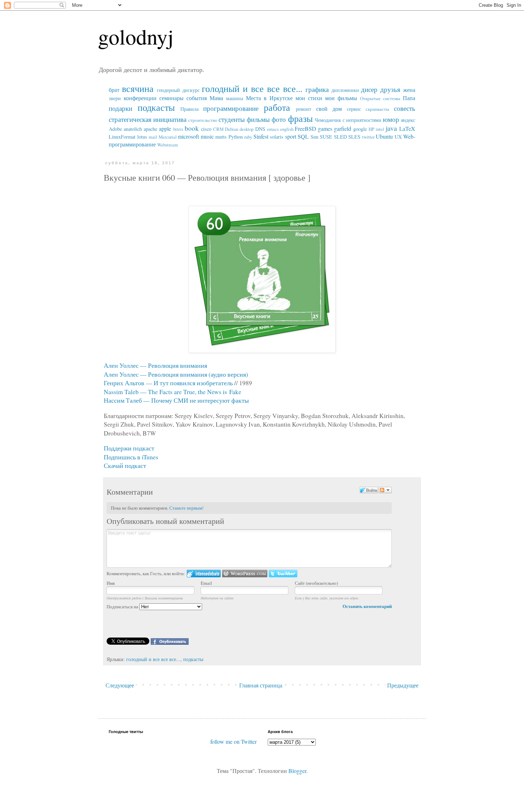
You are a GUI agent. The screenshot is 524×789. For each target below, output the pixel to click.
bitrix (178, 129)
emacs (273, 129)
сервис (354, 108)
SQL (303, 136)
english (286, 129)
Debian (231, 129)
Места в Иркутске (269, 98)
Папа (409, 98)
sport (290, 136)
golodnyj (136, 36)
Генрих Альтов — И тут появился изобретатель (168, 382)
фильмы (258, 119)
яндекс (408, 120)
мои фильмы (341, 98)
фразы (300, 118)
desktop (246, 129)
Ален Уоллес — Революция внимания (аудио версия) (176, 374)
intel (380, 129)
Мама (216, 98)
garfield (342, 128)
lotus (142, 136)
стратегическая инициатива (147, 119)
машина (234, 98)
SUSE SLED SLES (340, 136)
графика (317, 89)
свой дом (329, 108)
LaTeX (407, 128)
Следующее (120, 685)
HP (371, 129)
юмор (391, 119)
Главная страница (260, 685)
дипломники (345, 90)
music (207, 136)
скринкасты (377, 109)
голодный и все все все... (252, 88)
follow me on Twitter (233, 741)
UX (398, 136)
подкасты (156, 107)
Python (235, 136)
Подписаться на (123, 606)
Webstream (167, 144)
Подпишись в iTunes (131, 457)
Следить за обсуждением (385, 490)
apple (165, 128)
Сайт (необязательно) (316, 583)
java (391, 128)
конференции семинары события (165, 98)
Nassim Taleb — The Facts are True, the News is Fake (172, 391)
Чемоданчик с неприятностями (348, 120)
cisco (206, 128)
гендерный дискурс (178, 90)
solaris (276, 136)
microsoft (188, 136)
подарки (120, 108)
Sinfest (260, 136)
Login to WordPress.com (244, 573)
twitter (368, 137)
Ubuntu (384, 136)
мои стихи (309, 98)
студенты (232, 119)
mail (153, 137)
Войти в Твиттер (283, 573)
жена (409, 89)
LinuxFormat (122, 136)
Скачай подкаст (125, 465)
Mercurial (168, 137)
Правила (189, 108)
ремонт (303, 108)
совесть (404, 108)
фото (279, 119)
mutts (221, 136)
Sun (314, 136)
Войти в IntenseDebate (204, 573)
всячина (138, 88)
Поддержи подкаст (129, 448)
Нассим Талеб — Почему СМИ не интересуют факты (176, 400)
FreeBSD (305, 128)
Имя (111, 583)
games (325, 128)
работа (277, 107)
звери (115, 98)
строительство (202, 120)
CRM (218, 129)
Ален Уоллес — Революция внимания (155, 365)
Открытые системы (380, 98)
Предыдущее (402, 685)
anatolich (133, 128)
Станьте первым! (186, 508)
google (360, 128)
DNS (260, 128)
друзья (390, 89)
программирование (230, 108)
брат (114, 89)
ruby (248, 137)
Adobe (115, 128)
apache (150, 128)
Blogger (297, 770)
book (192, 128)
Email (206, 583)
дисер (369, 89)
